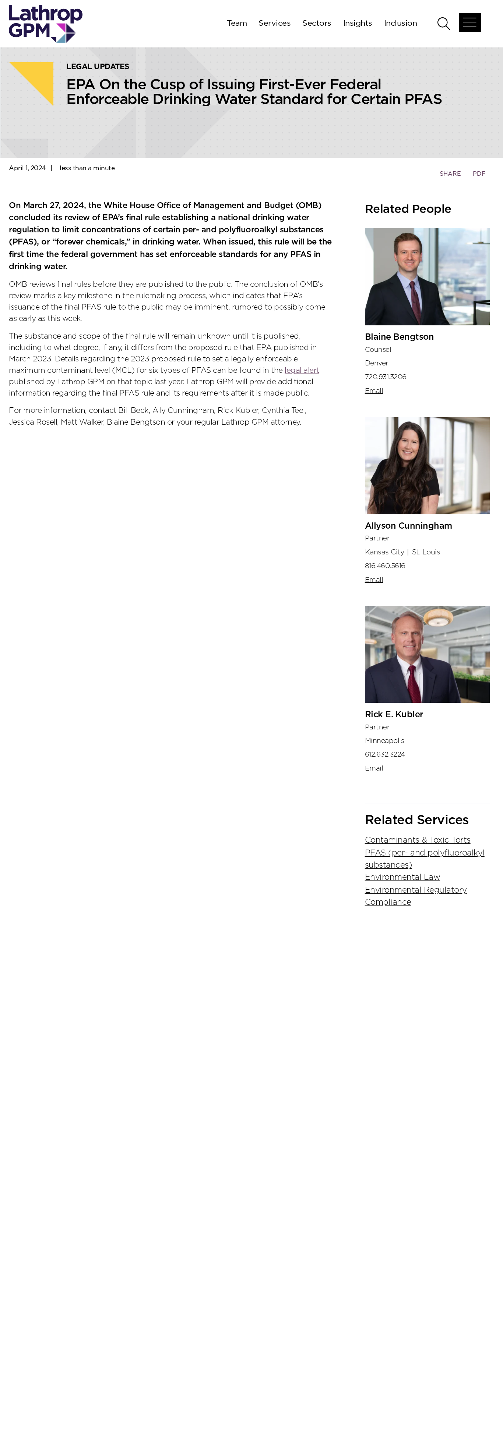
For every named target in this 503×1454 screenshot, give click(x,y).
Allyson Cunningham (408, 526)
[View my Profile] (427, 276)
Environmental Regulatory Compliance (416, 896)
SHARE (450, 177)
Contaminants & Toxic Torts (418, 840)
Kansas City (384, 552)
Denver (376, 363)
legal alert (302, 370)
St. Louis (426, 552)
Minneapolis (385, 740)
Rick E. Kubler (394, 714)
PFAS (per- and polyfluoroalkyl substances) (425, 859)
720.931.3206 (386, 377)
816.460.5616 (385, 565)
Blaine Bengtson (399, 337)
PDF (479, 174)
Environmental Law (402, 877)
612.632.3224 (385, 754)
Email (374, 390)
